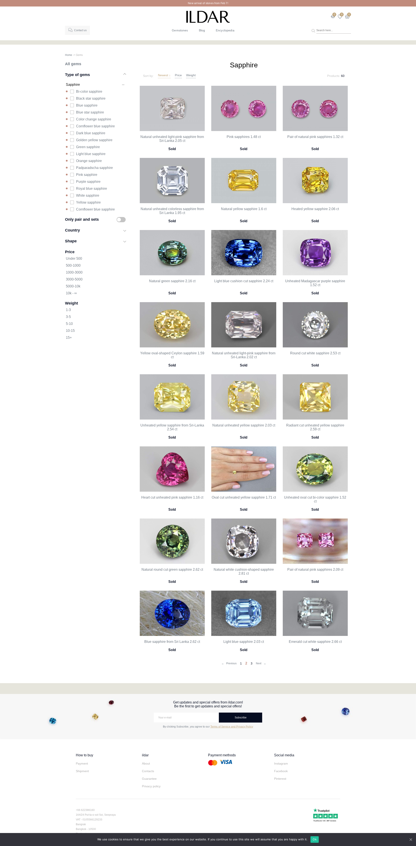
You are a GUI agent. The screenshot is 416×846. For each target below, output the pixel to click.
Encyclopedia (225, 30)
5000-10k (73, 286)
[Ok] (410, 839)
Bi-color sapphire (89, 91)
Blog (202, 30)
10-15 (70, 330)
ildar (145, 755)
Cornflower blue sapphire (95, 126)
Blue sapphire (87, 105)
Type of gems (77, 74)
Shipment (82, 771)
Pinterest (280, 778)
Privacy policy (151, 786)
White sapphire (87, 195)
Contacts (148, 771)
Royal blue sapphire (91, 188)
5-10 (69, 324)
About (146, 763)
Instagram (281, 763)
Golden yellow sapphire (94, 140)
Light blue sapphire (91, 154)
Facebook (281, 771)
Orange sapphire (89, 161)
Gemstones (180, 30)
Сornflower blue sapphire (95, 209)
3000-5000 (74, 279)
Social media (284, 755)
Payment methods (222, 755)
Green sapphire (88, 147)
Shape (71, 241)
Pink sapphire (86, 175)
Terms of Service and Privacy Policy (231, 726)
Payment (82, 763)
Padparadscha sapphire (94, 168)
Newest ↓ (164, 75)
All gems (73, 64)
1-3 (68, 310)
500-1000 (73, 265)
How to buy (84, 755)
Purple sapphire (88, 181)
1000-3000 (74, 272)
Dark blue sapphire (90, 133)
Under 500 (74, 258)
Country (72, 230)
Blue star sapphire (90, 112)
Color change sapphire (93, 119)
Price (178, 75)
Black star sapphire (91, 98)
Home (68, 55)
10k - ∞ (71, 293)
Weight (191, 75)
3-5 (68, 317)
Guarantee (149, 778)
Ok (315, 839)
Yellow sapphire (88, 202)
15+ (69, 337)
